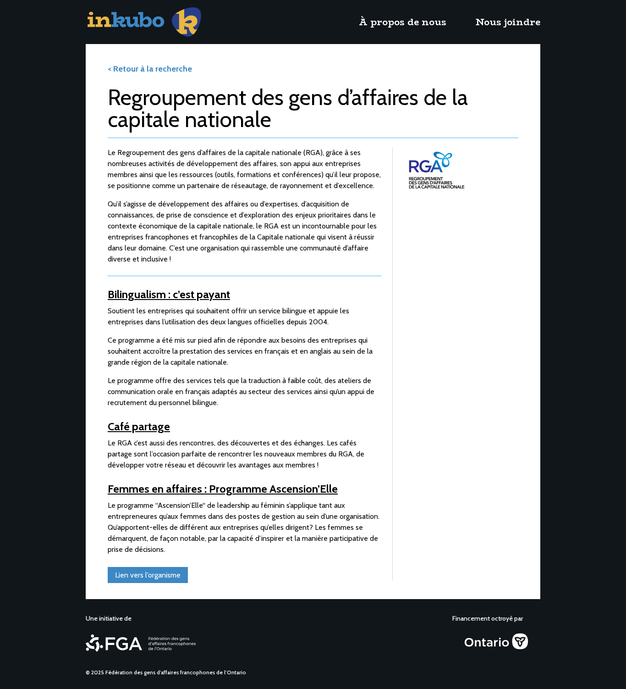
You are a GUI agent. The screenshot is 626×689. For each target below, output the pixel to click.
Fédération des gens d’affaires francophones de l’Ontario (127, 639)
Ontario (462, 635)
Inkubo (96, 12)
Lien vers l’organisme (148, 575)
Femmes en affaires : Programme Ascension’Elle (223, 488)
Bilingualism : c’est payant (169, 294)
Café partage (139, 426)
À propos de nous (402, 22)
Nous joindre (508, 22)
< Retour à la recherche (150, 69)
